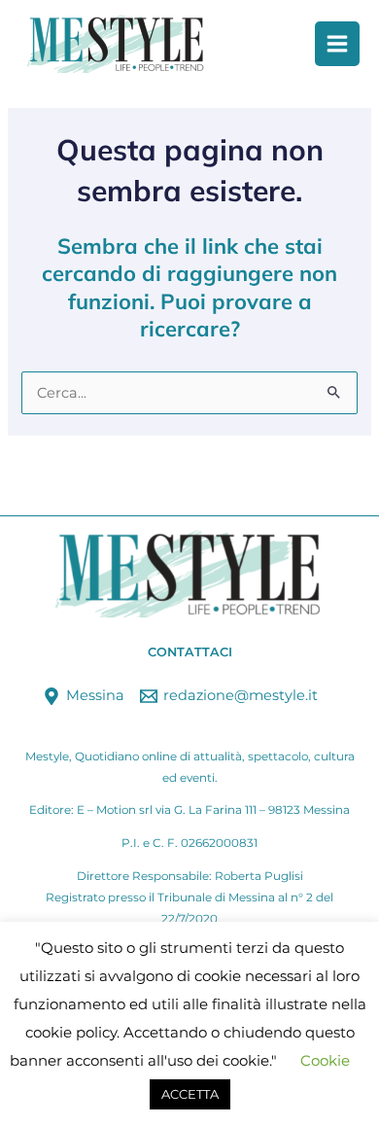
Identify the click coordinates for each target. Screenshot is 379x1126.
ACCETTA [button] (190, 1094)
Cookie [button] (325, 1060)
